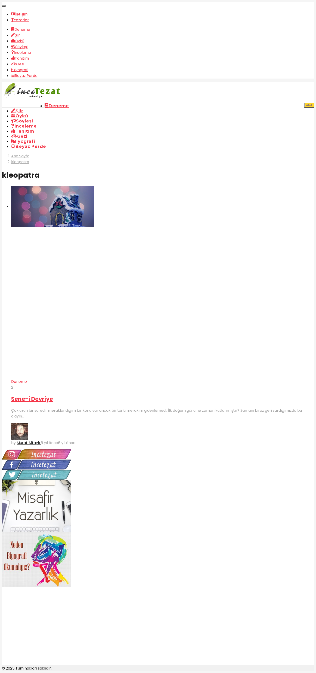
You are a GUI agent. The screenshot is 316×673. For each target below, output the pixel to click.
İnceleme (22, 52)
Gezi (20, 64)
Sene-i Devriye (32, 399)
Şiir (17, 35)
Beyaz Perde (26, 75)
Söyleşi (21, 46)
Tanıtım (22, 58)
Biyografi (20, 70)
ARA (309, 105)
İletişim (21, 14)
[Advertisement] (36, 631)
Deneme (22, 29)
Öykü (19, 41)
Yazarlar (21, 20)
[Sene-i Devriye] (162, 282)
